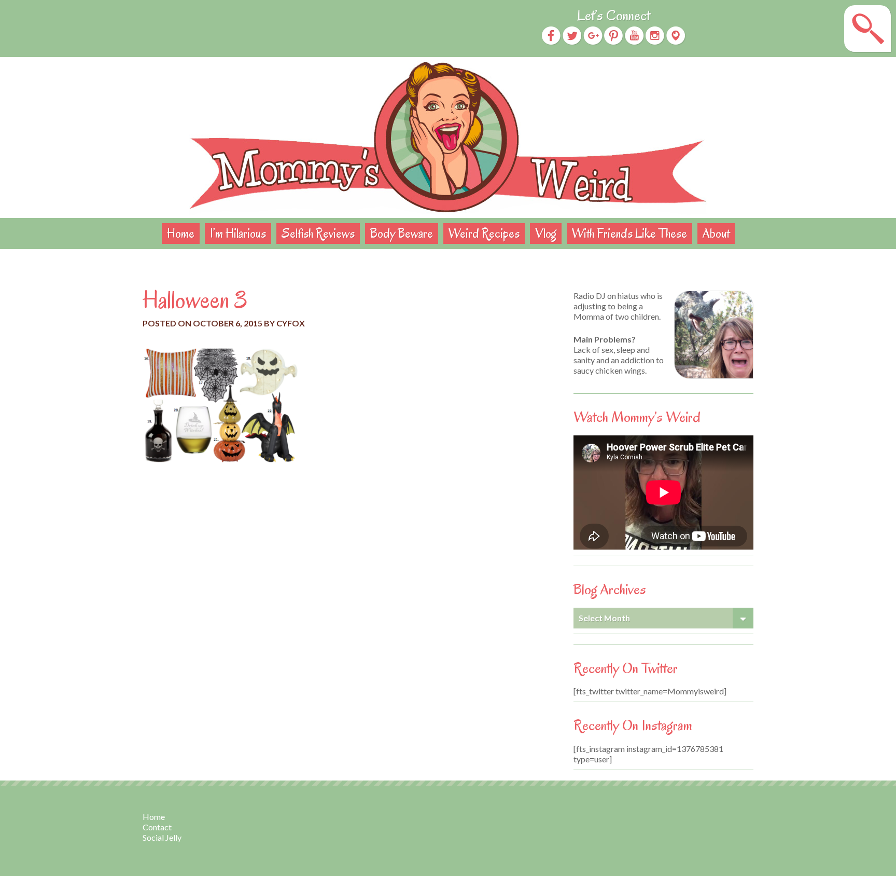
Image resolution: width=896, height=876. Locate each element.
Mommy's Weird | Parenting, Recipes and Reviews (448, 137)
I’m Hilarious (238, 233)
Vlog (545, 233)
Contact (157, 827)
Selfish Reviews (318, 233)
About (716, 233)
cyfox (290, 323)
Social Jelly (162, 837)
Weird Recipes (484, 233)
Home (180, 233)
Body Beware (401, 233)
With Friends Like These (629, 233)
